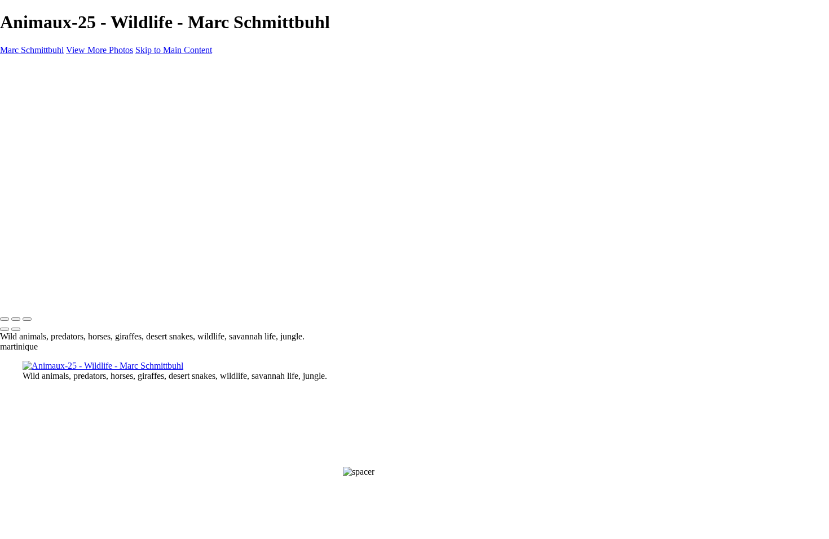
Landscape (64, 118)
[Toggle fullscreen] (15, 319)
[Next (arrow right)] (15, 329)
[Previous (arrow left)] (4, 329)
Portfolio (60, 108)
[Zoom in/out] (27, 319)
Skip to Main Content (173, 50)
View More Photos (99, 50)
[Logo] (36, 296)
